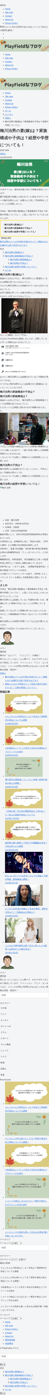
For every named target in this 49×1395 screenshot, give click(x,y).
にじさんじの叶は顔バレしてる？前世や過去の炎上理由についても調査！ (24, 1279)
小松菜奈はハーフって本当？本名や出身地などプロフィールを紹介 (24, 1289)
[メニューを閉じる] (0, 2)
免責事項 (9, 1343)
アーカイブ (5, 1243)
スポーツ (5, 1038)
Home (7, 9)
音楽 (3, 1075)
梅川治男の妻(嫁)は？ (14, 252)
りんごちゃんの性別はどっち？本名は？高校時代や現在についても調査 (24, 1270)
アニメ (4, 1014)
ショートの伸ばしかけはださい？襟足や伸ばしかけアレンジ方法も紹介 (24, 1298)
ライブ (4, 1057)
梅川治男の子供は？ (19, 263)
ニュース (5, 1050)
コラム (4, 1032)
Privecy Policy (11, 1329)
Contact (8, 16)
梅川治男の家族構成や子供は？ (19, 256)
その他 (4, 1008)
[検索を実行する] (0, 1000)
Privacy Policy (11, 23)
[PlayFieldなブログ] (24, 51)
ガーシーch (6, 1026)
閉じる (2, 1365)
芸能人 (3, 154)
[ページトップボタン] (0, 1352)
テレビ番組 (6, 1044)
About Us (9, 20)
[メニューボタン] (0, 76)
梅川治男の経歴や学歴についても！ (21, 267)
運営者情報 (10, 1340)
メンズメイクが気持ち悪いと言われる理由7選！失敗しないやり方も (24, 1308)
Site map (9, 12)
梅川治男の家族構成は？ (21, 260)
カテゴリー (5, 1259)
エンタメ (5, 1020)
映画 (3, 1063)
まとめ (8, 270)
